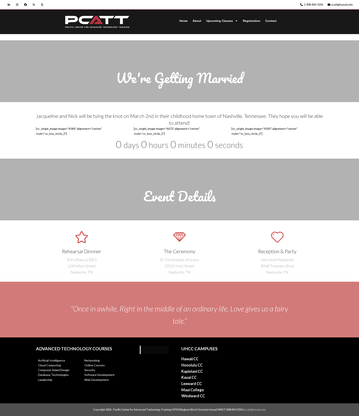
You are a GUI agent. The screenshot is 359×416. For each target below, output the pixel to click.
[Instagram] (17, 4)
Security (89, 370)
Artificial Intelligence (51, 360)
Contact (271, 20)
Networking (92, 360)
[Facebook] (25, 4)
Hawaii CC (189, 359)
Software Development (99, 374)
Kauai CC (189, 377)
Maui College (192, 390)
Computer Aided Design (53, 370)
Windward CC (193, 396)
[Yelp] (42, 4)
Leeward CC (191, 383)
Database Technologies (53, 374)
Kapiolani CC (192, 371)
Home (184, 20)
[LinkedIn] (8, 4)
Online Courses (94, 365)
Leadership (45, 379)
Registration (251, 20)
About (197, 20)
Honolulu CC (192, 365)
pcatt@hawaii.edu (255, 409)
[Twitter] (33, 4)
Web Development (96, 379)
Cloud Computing (49, 365)
